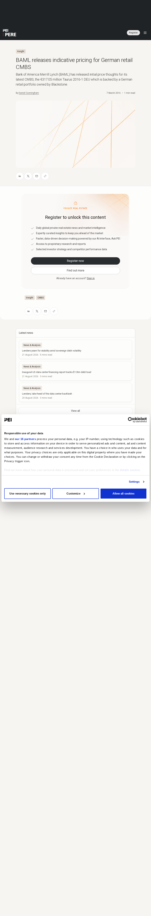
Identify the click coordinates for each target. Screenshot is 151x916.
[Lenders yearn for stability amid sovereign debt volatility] (75, 349)
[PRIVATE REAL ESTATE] (9, 32)
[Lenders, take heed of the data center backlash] (75, 392)
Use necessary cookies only (27, 493)
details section (130, 470)
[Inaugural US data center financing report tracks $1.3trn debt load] (75, 370)
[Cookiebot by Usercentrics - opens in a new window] (131, 420)
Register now (75, 261)
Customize (73, 493)
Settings (134, 481)
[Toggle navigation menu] (145, 33)
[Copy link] (45, 176)
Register (133, 32)
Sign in (91, 278)
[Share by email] (37, 176)
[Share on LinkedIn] (20, 176)
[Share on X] (28, 176)
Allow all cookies (124, 493)
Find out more (75, 270)
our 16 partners (25, 439)
